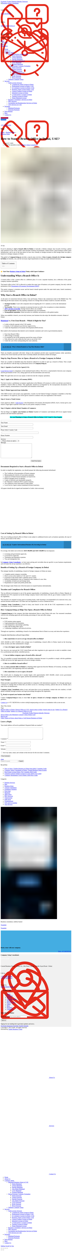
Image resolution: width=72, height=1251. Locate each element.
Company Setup (11, 999)
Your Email (4, 426)
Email (3, 745)
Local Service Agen (6, 371)
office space (8, 794)
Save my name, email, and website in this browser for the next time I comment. (26, 752)
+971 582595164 (6, 13)
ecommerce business (10, 789)
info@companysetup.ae (8, 26)
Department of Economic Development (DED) (25, 286)
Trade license (8, 798)
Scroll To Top (10, 1246)
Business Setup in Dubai (17, 271)
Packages (3, 119)
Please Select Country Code (9, 430)
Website (3, 749)
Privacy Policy (11, 1002)
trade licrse (7, 799)
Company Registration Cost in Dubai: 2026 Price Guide (21, 775)
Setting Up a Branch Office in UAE (21, 711)
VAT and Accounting (10, 803)
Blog (8, 1006)
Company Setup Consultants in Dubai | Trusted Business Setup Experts (25, 770)
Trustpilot (3, 925)
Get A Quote (4, 118)
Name (3, 742)
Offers (9, 1004)
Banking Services (9, 782)
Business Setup (10, 132)
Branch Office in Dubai (8, 709)
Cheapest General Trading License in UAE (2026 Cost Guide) (22, 773)
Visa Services (8, 804)
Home (2, 132)
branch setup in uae (49, 709)
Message (3, 442)
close (2, 759)
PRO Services (8, 796)
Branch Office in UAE (22, 709)
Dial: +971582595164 (64, 951)
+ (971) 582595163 (6, 978)
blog (5, 784)
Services (3, 439)
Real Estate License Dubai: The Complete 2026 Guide (20, 772)
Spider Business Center (15, 1029)
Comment (4, 739)
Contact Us (10, 1009)
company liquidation (10, 787)
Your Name (4, 422)
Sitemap (9, 1001)
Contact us (4, 702)
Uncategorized (8, 801)
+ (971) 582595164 (6, 976)
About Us (10, 996)
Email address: (5, 1016)
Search (21, 761)
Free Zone (7, 791)
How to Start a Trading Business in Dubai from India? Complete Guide (25, 768)
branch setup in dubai (36, 709)
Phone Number (5, 435)
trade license (19, 403)
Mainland (4, 321)
